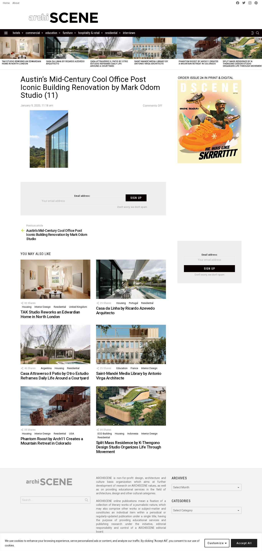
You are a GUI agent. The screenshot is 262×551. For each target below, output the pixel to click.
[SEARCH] (257, 33)
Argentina (46, 368)
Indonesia (132, 433)
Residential (111, 33)
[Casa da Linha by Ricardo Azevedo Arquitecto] (66, 48)
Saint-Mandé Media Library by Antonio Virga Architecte (151, 62)
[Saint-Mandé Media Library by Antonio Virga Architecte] (155, 48)
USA (71, 433)
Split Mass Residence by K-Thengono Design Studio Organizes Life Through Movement (128, 447)
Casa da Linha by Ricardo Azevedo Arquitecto (65, 62)
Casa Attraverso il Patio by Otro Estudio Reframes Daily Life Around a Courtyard (109, 63)
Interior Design (43, 306)
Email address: (82, 195)
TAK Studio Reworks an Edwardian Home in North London (21, 62)
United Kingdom (78, 306)
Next (260, 53)
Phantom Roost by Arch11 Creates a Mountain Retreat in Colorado (198, 62)
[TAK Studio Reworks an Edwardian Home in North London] (22, 48)
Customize (216, 543)
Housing (26, 306)
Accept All (244, 543)
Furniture (68, 33)
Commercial (33, 33)
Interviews (129, 33)
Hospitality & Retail (89, 33)
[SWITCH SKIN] (252, 33)
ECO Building (105, 433)
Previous (2, 53)
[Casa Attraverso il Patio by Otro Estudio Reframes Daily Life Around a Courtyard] (110, 48)
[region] (131, 542)
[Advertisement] (209, 204)
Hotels (16, 33)
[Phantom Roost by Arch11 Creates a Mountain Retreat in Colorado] (199, 48)
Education (51, 33)
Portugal (133, 303)
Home (6, 3)
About (15, 3)
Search (86, 501)
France (134, 368)
